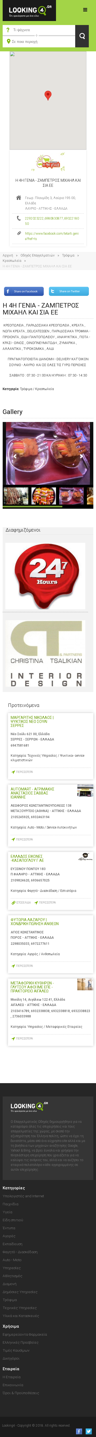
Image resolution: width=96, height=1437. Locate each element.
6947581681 (20, 745)
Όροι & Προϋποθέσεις (21, 1393)
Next (80, 456)
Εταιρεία (11, 1368)
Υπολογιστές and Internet (23, 1196)
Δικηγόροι (11, 1358)
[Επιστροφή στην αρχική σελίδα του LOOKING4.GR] (29, 10)
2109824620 (20, 880)
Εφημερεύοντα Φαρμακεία (25, 1334)
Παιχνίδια (10, 1204)
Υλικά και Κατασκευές (21, 1316)
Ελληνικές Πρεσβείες (21, 1342)
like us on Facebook (77, 1431)
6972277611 (40, 944)
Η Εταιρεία (12, 1377)
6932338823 (80, 1011)
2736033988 (21, 1016)
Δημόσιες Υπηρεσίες (20, 1292)
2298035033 (20, 944)
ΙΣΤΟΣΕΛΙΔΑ (23, 902)
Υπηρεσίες (12, 1268)
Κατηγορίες (85, 9)
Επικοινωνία (13, 1385)
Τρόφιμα (68, 255)
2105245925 (20, 817)
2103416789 (20, 1011)
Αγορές (9, 1236)
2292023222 (34, 218)
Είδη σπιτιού (13, 1220)
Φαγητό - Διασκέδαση (20, 1252)
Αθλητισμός (12, 1276)
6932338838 (40, 1011)
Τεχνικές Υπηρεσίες (20, 1308)
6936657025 (40, 880)
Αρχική (8, 255)
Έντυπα (9, 1228)
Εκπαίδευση (12, 1244)
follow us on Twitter (88, 1431)
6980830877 (54, 218)
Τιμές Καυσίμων (16, 1350)
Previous (15, 456)
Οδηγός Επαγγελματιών (38, 255)
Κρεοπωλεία (12, 261)
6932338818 (60, 1011)
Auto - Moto (12, 1260)
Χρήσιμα (11, 1326)
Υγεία (7, 1212)
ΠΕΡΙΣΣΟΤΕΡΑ (24, 772)
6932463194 (40, 817)
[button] (48, 96)
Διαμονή (10, 1284)
